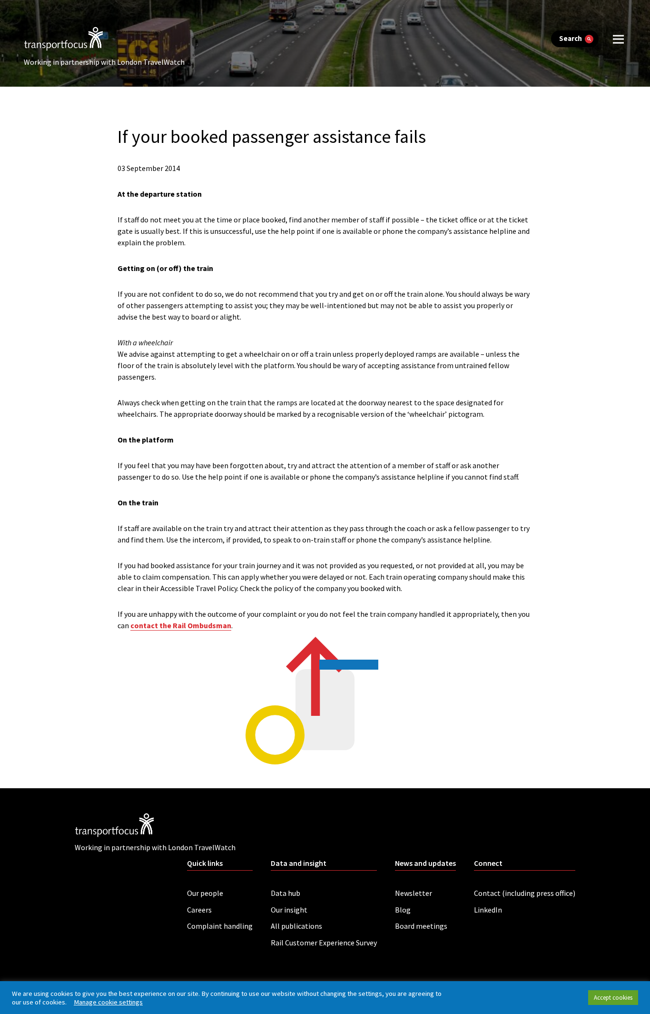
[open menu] (618, 38)
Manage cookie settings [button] (108, 1002)
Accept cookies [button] (613, 998)
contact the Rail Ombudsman (180, 625)
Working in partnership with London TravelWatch (104, 62)
